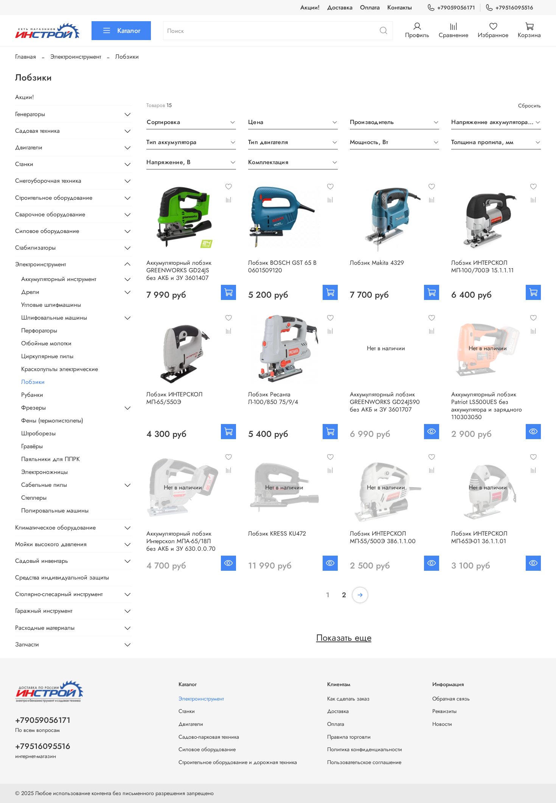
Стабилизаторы (35, 247)
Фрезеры (33, 407)
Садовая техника (37, 130)
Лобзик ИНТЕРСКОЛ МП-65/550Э (174, 398)
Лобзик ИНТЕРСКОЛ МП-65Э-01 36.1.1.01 (479, 537)
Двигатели (28, 147)
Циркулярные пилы (47, 356)
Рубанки (32, 394)
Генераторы (30, 114)
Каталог (128, 31)
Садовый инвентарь (41, 560)
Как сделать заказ (348, 698)
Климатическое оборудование (55, 527)
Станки (24, 164)
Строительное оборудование (53, 197)
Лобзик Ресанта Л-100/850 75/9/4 (273, 398)
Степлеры (34, 497)
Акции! (310, 7)
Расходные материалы (45, 627)
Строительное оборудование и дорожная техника (238, 762)
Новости (442, 724)
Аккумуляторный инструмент (58, 279)
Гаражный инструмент (43, 610)
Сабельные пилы (44, 484)
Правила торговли (349, 737)
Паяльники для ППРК (50, 459)
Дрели (30, 291)
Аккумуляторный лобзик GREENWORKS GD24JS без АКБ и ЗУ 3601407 (178, 270)
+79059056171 (456, 7)
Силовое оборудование (47, 231)
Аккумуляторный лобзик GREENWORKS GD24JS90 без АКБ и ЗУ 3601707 (385, 402)
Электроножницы (44, 472)
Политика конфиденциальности (364, 749)
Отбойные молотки (46, 343)
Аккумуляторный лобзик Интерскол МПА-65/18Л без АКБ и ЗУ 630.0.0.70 (181, 541)
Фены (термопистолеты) (52, 420)
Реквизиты (444, 711)
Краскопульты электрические (59, 369)
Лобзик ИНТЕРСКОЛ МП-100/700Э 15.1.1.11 (482, 266)
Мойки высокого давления (51, 544)
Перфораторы (39, 330)
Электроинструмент (75, 56)
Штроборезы (38, 433)
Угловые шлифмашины (51, 304)
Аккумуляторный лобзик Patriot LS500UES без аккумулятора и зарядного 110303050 (486, 405)
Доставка (340, 7)
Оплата (370, 7)
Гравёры (32, 446)
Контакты (399, 7)
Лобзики (33, 381)
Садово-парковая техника (209, 737)
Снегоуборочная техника (48, 180)
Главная (25, 56)
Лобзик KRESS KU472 (277, 533)
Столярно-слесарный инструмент (59, 594)
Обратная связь (451, 698)
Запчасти (27, 644)
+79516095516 (514, 7)
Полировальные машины (55, 510)
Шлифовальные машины (54, 317)
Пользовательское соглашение (364, 762)
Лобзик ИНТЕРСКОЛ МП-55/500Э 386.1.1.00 (383, 537)
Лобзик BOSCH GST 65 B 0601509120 (282, 266)
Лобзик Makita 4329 (377, 262)
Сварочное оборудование (50, 214)
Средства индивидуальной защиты (62, 577)
